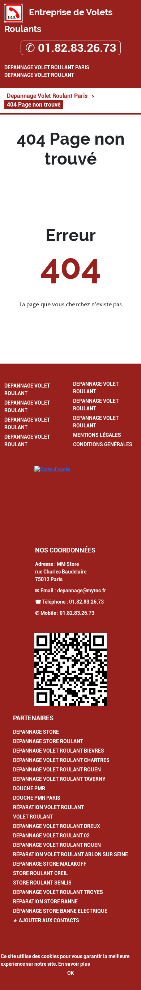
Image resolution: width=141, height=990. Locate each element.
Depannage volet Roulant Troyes (58, 892)
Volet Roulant (33, 817)
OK (70, 973)
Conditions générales (102, 444)
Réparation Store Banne (45, 901)
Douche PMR (29, 788)
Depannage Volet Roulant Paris (46, 67)
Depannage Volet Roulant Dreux (56, 826)
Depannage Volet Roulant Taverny (59, 779)
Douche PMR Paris (36, 798)
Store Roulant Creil (40, 873)
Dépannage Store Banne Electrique (60, 911)
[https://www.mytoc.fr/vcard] (70, 669)
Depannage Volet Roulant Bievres (58, 751)
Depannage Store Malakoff (49, 864)
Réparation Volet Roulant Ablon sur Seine (70, 854)
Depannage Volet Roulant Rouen (57, 769)
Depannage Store (36, 732)
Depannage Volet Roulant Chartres (61, 760)
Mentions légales (97, 435)
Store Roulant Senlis (42, 883)
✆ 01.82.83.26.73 (70, 48)
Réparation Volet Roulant (48, 807)
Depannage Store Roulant (48, 741)
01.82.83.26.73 (86, 602)
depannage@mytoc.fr (81, 590)
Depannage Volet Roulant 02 (51, 835)
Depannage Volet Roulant (39, 75)
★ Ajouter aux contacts (46, 920)
